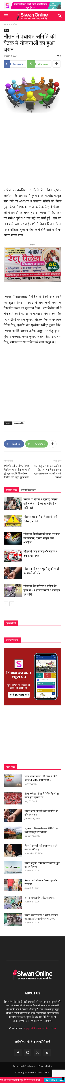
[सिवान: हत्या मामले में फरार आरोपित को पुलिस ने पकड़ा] (13, 812)
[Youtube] (47, 1050)
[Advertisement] (32, 150)
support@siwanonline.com (39, 1025)
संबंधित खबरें (11, 487)
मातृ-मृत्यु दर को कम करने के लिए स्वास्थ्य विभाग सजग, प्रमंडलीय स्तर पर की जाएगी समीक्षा (47, 469)
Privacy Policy (45, 1063)
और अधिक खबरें (28, 487)
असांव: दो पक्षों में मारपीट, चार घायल (40, 895)
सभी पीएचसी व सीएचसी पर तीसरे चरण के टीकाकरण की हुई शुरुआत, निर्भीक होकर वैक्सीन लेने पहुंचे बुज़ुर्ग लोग (17, 469)
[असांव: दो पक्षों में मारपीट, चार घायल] (13, 899)
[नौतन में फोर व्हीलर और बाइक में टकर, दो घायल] (13, 553)
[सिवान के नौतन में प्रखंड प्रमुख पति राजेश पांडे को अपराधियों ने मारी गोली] (13, 501)
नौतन (15, 24)
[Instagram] (27, 1050)
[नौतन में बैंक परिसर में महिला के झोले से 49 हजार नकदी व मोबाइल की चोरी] (13, 587)
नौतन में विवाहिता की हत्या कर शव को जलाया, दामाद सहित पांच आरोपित (41, 536)
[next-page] (11, 601)
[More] (56, 64)
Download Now (54, 1079)
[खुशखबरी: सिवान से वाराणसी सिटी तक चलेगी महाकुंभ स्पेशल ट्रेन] (13, 830)
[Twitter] (37, 1050)
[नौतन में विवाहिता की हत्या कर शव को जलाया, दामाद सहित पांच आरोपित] (13, 535)
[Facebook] (17, 1050)
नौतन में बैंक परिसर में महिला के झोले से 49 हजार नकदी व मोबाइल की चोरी (41, 588)
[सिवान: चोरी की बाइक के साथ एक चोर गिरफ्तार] (13, 882)
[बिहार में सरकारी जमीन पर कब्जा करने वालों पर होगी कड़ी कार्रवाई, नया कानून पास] (13, 847)
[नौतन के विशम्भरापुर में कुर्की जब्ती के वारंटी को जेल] (13, 570)
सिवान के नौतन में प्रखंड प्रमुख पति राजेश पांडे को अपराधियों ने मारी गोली (40, 501)
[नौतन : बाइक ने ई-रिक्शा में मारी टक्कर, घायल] (13, 518)
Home (7, 24)
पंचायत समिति (18, 420)
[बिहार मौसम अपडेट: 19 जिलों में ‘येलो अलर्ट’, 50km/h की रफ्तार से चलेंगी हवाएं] (13, 778)
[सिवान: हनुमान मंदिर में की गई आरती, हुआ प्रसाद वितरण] (13, 865)
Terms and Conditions (24, 1063)
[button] (6, 16)
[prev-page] (6, 601)
